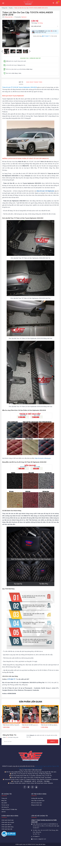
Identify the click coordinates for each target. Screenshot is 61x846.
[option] (16, 33)
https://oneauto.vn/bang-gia (43, 458)
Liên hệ (3, 811)
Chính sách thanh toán (8, 820)
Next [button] (30, 51)
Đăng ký (52, 741)
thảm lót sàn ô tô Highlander (45, 191)
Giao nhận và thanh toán (37, 800)
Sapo (44, 844)
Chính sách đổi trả (6, 824)
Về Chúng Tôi (5, 807)
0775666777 (46, 36)
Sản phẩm (4, 802)
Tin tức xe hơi (5, 805)
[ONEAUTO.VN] (28, 3)
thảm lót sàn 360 (37, 768)
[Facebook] (24, 787)
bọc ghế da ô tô (49, 766)
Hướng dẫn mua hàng (37, 798)
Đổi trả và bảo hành (36, 802)
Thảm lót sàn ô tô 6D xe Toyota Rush (12, 725)
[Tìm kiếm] (53, 3)
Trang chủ (4, 798)
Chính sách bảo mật (7, 829)
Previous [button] (2, 51)
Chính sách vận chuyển (8, 822)
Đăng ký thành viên (36, 805)
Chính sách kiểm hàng (7, 826)
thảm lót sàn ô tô (39, 766)
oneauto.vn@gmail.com (39, 839)
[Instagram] (32, 787)
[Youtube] (36, 787)
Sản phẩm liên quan (30, 701)
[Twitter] (28, 787)
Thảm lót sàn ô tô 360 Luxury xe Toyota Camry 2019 (34, 725)
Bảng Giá (4, 800)
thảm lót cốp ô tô (27, 768)
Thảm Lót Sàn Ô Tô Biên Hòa (9, 809)
